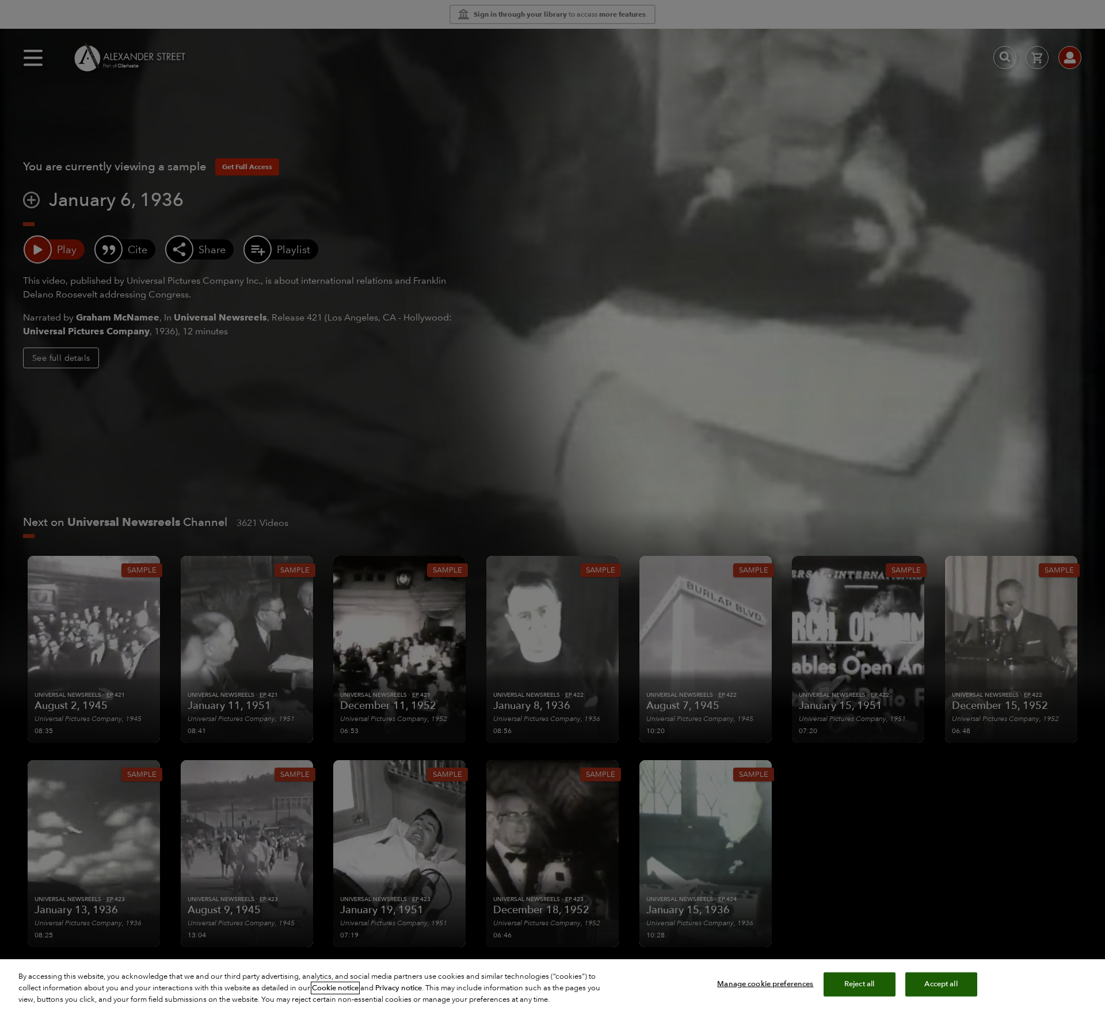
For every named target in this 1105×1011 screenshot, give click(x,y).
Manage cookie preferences (765, 984)
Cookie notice (335, 988)
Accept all (940, 984)
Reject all (859, 984)
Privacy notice (398, 988)
